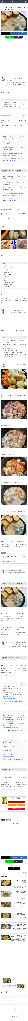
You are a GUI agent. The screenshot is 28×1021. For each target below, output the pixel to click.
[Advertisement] (14, 56)
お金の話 (21, 1012)
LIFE (7, 1011)
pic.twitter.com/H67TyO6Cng (9, 155)
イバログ (14, 1)
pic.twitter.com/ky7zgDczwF (9, 698)
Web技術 (21, 1011)
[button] (18, 37)
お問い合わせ (14, 1016)
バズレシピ (9, 820)
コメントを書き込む (14, 996)
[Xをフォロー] (14, 868)
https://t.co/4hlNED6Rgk (8, 696)
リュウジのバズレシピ (6, 115)
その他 (3, 820)
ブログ (7, 1012)
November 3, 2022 (17, 730)
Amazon (16, 805)
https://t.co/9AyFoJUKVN (18, 153)
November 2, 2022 (18, 759)
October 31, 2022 (12, 160)
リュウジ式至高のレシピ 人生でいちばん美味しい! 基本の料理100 (16, 798)
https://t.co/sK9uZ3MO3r (8, 756)
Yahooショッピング (16, 808)
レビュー (7, 1014)
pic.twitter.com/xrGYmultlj (12, 727)
